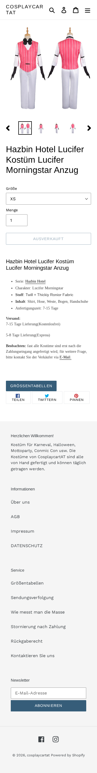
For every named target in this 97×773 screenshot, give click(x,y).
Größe (11, 188)
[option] (25, 128)
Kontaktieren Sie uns (32, 655)
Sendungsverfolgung (32, 597)
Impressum (22, 531)
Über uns (20, 502)
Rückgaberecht (27, 641)
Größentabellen (31, 386)
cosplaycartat (25, 9)
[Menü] (87, 10)
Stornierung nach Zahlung (38, 626)
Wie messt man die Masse (38, 612)
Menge (12, 210)
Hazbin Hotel (35, 281)
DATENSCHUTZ (27, 545)
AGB (15, 516)
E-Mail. (65, 357)
